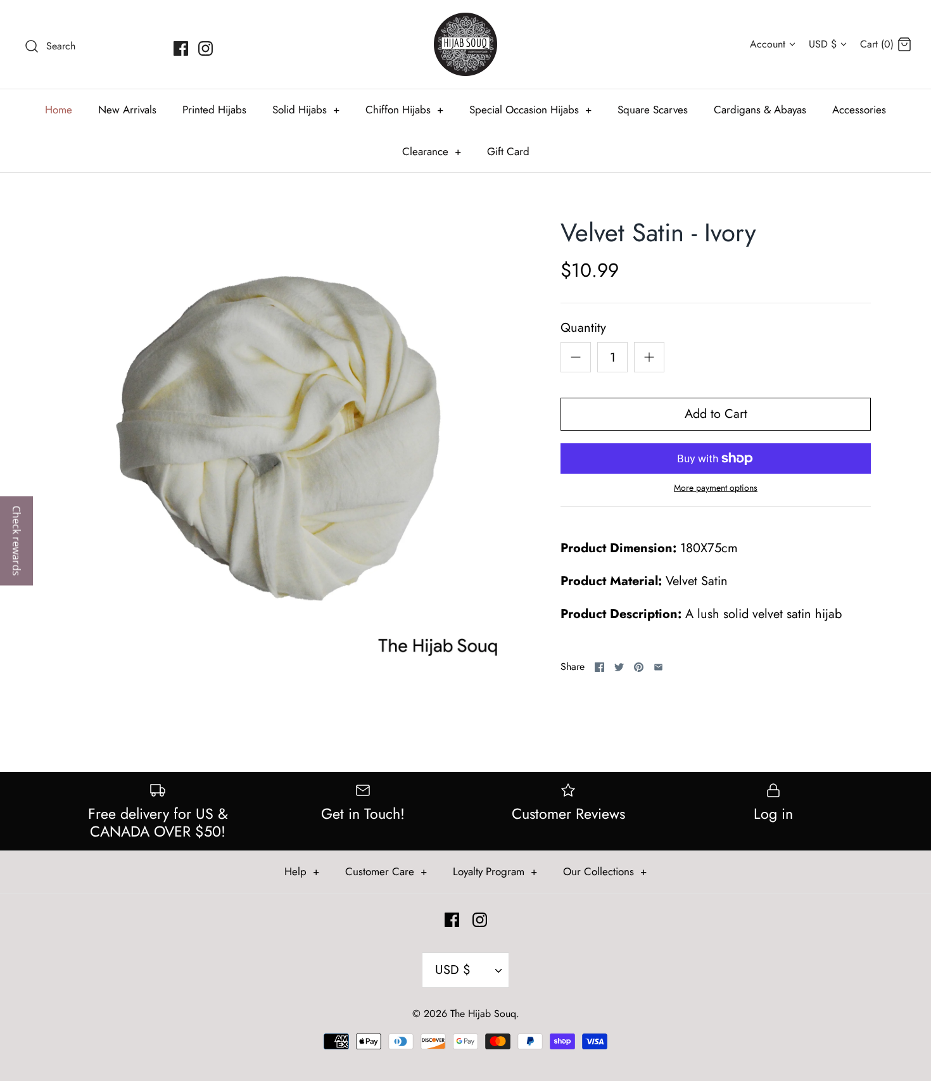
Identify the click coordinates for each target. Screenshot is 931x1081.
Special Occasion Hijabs (530, 109)
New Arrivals (127, 109)
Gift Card (508, 151)
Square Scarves (653, 109)
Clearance (431, 151)
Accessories (859, 109)
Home (58, 109)
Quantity (583, 328)
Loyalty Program (495, 871)
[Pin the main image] (638, 667)
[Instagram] (205, 48)
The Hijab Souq (483, 1013)
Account (767, 44)
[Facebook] (181, 48)
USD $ (823, 44)
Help (301, 871)
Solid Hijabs (305, 109)
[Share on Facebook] (599, 667)
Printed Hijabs (214, 109)
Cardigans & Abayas (760, 109)
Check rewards (16, 540)
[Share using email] (658, 667)
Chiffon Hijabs (404, 109)
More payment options (715, 488)
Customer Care (386, 871)
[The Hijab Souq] (465, 44)
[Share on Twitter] (619, 667)
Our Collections (605, 871)
